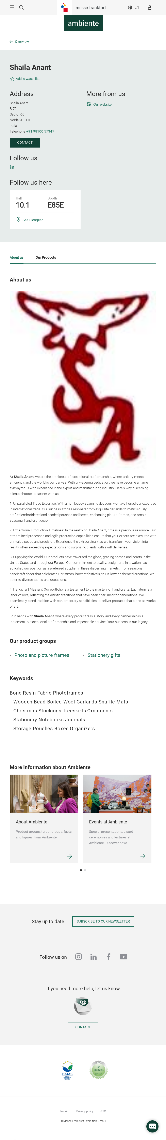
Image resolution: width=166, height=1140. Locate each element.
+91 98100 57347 (40, 131)
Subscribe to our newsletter (103, 921)
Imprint (64, 1111)
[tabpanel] (44, 819)
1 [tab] (81, 870)
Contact (25, 143)
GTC (103, 1111)
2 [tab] (85, 870)
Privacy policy (85, 1111)
